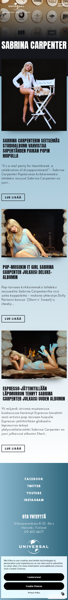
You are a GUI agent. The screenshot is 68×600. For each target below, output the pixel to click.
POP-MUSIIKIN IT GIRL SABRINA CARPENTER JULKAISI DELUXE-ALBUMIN (28, 272)
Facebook (34, 479)
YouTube (34, 493)
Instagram (34, 500)
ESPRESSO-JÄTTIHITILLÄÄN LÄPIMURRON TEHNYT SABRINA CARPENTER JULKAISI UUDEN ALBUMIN (34, 393)
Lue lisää (13, 197)
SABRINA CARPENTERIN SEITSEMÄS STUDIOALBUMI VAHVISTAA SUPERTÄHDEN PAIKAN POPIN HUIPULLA (31, 148)
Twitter (34, 486)
